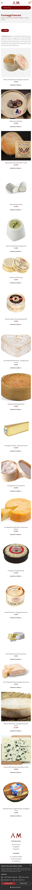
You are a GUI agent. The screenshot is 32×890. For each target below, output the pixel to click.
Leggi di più (4, 874)
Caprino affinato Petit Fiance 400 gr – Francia (16, 162)
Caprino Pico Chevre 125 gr (16, 277)
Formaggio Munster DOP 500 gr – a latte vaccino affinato (16, 528)
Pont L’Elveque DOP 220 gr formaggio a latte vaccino (16, 682)
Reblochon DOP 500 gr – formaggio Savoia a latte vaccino (16, 724)
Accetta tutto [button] (8, 883)
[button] (16, 887)
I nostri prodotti (9, 17)
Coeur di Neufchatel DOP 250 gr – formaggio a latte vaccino (16, 361)
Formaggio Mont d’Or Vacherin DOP (16, 485)
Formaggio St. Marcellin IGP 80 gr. (16, 570)
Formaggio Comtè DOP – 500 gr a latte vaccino (16, 445)
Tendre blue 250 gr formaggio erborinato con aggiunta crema (16, 809)
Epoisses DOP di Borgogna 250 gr (16, 404)
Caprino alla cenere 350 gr (16, 204)
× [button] (30, 865)
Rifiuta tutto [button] (23, 883)
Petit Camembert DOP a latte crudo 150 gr (16, 654)
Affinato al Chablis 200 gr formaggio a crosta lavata (16, 79)
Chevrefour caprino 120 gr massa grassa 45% (16, 319)
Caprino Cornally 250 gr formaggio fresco (16, 246)
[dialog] (16, 877)
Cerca (28, 7)
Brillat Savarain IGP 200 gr (16, 121)
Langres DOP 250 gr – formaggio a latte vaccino (16, 612)
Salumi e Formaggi (18, 17)
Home (2, 17)
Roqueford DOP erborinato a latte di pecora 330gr (16, 767)
